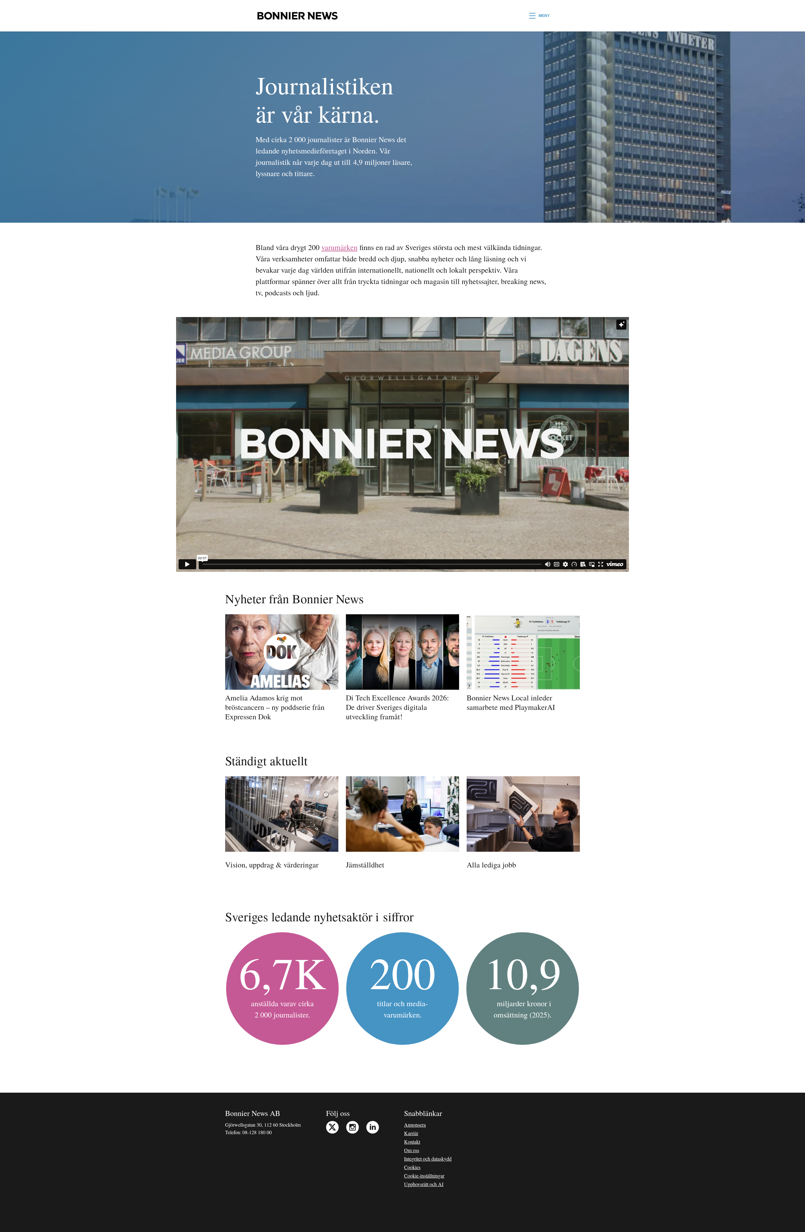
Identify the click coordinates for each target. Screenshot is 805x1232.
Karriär (411, 1133)
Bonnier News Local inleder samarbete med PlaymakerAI (511, 702)
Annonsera (415, 1124)
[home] (297, 15)
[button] (539, 16)
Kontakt (412, 1141)
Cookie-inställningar (424, 1175)
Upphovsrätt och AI (423, 1184)
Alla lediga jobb (491, 864)
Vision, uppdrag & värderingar (272, 864)
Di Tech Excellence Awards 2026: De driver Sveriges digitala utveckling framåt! (397, 707)
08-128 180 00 (257, 1132)
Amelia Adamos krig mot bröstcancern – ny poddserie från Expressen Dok (275, 707)
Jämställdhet (365, 864)
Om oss (411, 1150)
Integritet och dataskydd (428, 1158)
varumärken (339, 247)
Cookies (412, 1167)
